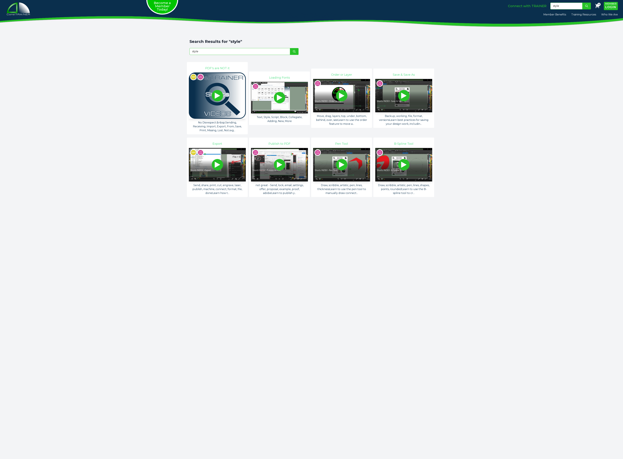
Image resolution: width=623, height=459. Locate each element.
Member (611, 5)
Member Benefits (554, 14)
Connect (527, 6)
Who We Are (609, 14)
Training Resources (583, 14)
